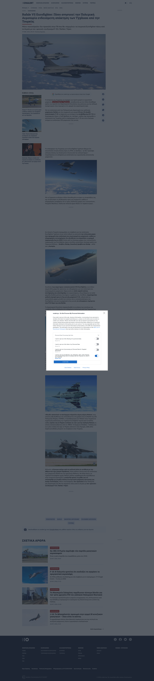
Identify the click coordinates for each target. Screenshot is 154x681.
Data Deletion (67, 367)
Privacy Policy (86, 367)
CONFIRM (65, 362)
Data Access (77, 367)
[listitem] (77, 335)
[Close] (104, 313)
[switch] (97, 339)
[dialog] (77, 340)
